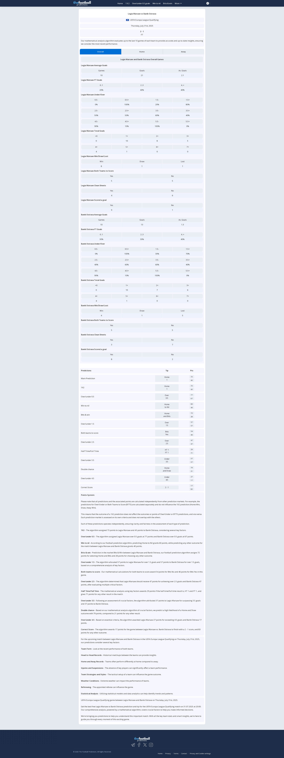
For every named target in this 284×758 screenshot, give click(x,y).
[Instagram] (151, 745)
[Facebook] (139, 745)
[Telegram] (133, 745)
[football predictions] (82, 3)
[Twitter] (145, 745)
